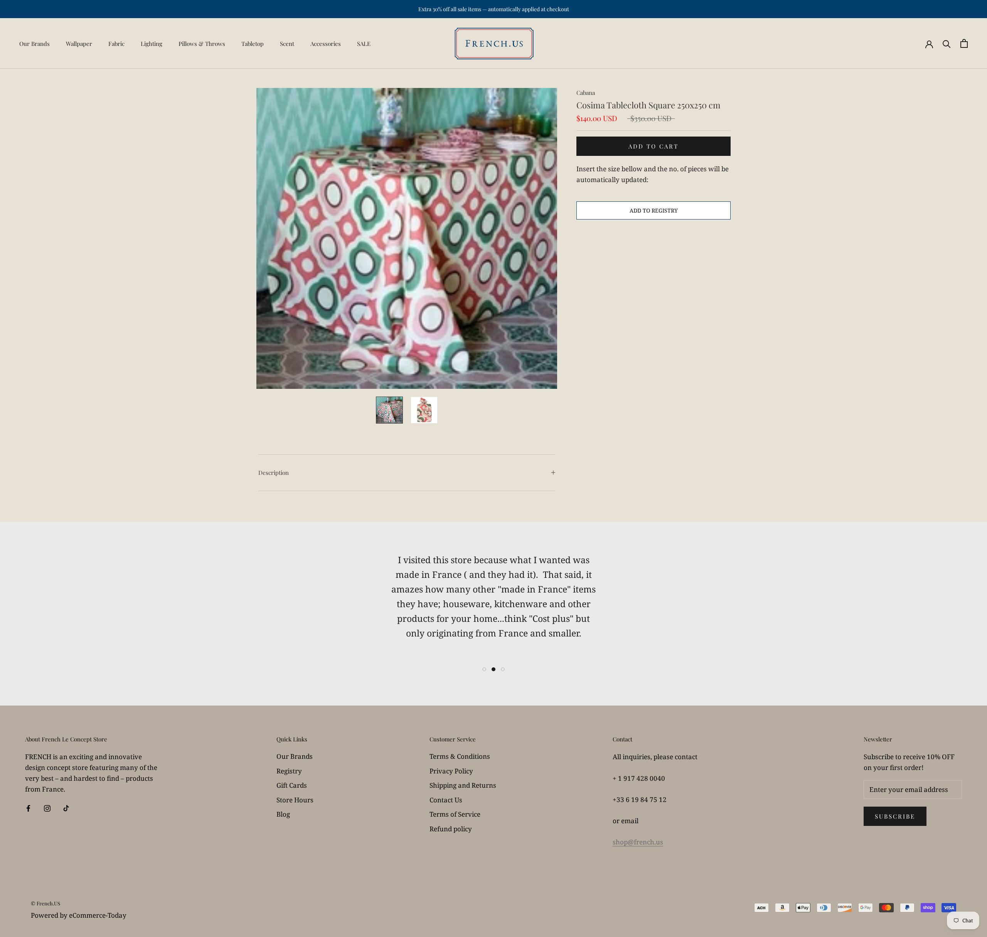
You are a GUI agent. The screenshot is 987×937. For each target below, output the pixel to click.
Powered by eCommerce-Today (78, 915)
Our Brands (34, 43)
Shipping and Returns (462, 785)
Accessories (325, 43)
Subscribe (895, 816)
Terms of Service (454, 814)
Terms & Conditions (459, 756)
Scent (287, 43)
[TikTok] (66, 807)
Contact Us (445, 799)
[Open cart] (964, 43)
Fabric (116, 43)
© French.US (45, 903)
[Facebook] (28, 807)
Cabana (585, 92)
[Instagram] (47, 807)
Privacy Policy (451, 770)
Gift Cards (291, 785)
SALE (364, 43)
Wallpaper (79, 43)
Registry (289, 770)
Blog (283, 814)
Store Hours (294, 799)
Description (273, 472)
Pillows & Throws (202, 43)
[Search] (947, 43)
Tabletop (252, 43)
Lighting (151, 43)
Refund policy (450, 828)
